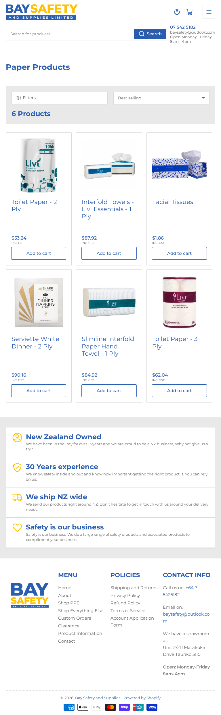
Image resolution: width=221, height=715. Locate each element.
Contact (66, 641)
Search (154, 33)
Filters (29, 97)
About (64, 595)
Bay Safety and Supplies (97, 697)
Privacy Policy (125, 595)
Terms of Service (127, 610)
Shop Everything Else (80, 610)
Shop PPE (68, 603)
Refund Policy (125, 603)
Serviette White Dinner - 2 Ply (35, 342)
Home (64, 587)
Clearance (68, 626)
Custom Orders (74, 618)
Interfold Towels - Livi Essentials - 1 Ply (108, 209)
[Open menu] (209, 12)
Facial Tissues (172, 201)
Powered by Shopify (142, 697)
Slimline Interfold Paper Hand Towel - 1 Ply (108, 346)
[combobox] (86, 34)
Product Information (80, 633)
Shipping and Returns (133, 587)
